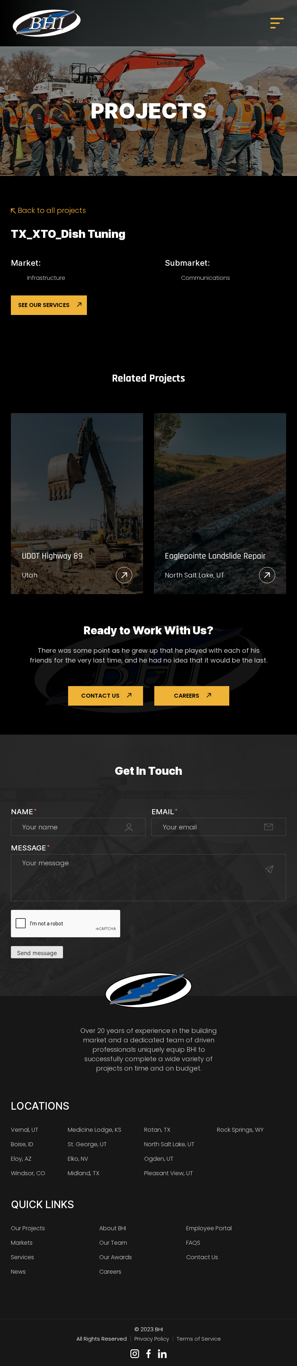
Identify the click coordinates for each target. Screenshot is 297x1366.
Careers (186, 696)
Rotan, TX (157, 1130)
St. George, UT (87, 1144)
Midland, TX (83, 1173)
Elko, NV (78, 1159)
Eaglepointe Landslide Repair (215, 556)
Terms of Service (199, 1338)
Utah (29, 575)
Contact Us (100, 696)
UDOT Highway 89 (52, 556)
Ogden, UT (158, 1159)
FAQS (193, 1243)
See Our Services (44, 305)
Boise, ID (22, 1144)
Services (22, 1257)
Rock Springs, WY (240, 1130)
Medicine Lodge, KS (94, 1130)
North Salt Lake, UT (194, 575)
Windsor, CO (28, 1173)
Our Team (113, 1243)
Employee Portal (209, 1228)
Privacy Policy (151, 1338)
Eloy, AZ (21, 1159)
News (18, 1272)
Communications (205, 278)
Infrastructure (46, 278)
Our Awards (115, 1257)
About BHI (112, 1228)
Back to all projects (51, 210)
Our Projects (28, 1228)
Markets (22, 1243)
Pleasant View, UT (168, 1173)
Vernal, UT (24, 1130)
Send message (37, 953)
